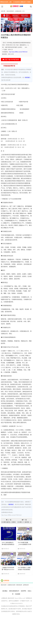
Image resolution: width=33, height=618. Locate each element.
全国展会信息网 (11, 585)
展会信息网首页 (10, 11)
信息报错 (17, 594)
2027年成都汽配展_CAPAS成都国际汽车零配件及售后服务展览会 (24, 544)
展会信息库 (4, 585)
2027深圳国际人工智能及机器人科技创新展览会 (24, 569)
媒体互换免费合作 (14, 591)
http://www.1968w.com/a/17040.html (18, 51)
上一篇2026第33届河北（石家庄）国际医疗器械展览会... (8, 521)
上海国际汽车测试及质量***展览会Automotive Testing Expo (8, 569)
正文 (23, 11)
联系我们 (27, 77)
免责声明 (23, 591)
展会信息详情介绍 (10, 66)
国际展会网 (19, 585)
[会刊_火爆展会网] (16, 6)
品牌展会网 (26, 585)
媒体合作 (30, 2)
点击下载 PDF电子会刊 (11, 59)
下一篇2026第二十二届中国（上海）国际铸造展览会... (24, 521)
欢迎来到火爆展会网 (20, 2)
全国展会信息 (18, 11)
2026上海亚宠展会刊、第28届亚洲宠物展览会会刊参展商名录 (8, 544)
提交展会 (4, 591)
